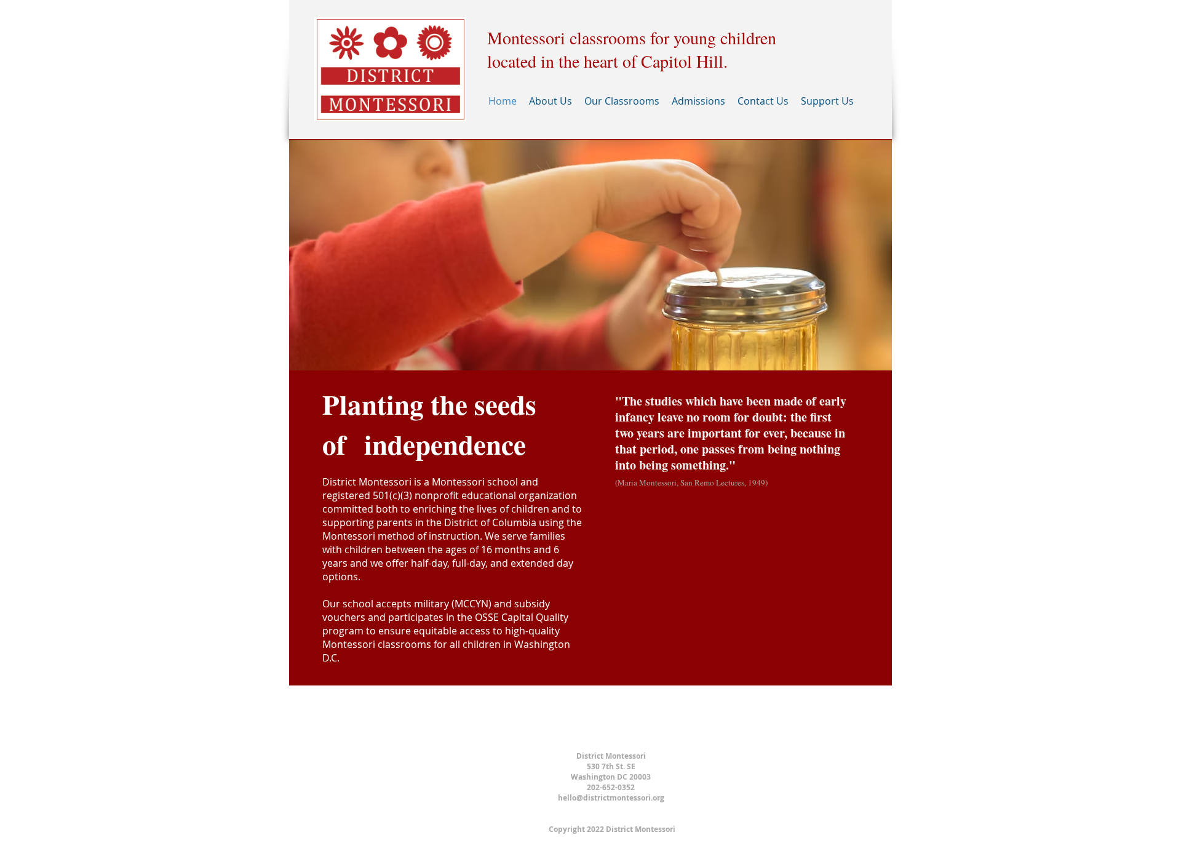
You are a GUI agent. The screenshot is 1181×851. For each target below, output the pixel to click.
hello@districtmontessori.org (611, 798)
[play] (866, 359)
